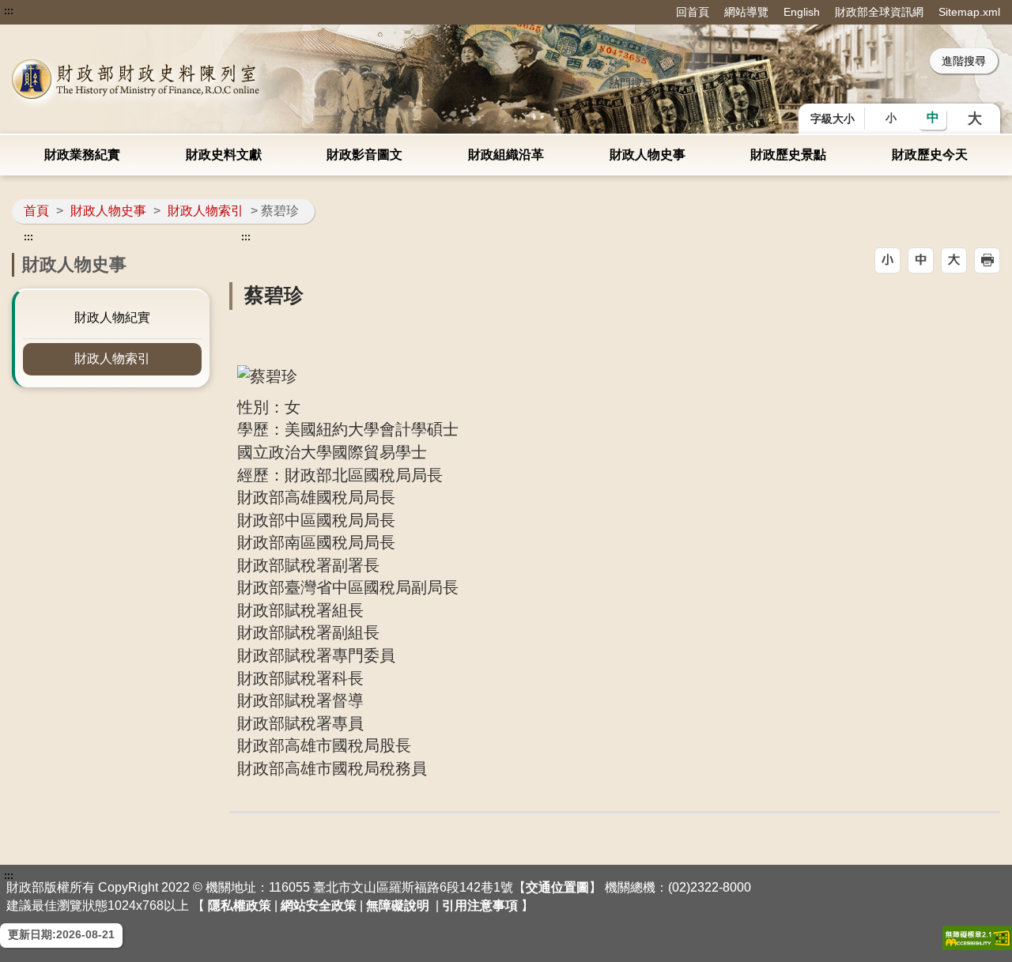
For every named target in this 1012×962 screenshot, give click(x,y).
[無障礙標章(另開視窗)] (977, 938)
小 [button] (891, 117)
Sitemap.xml (969, 12)
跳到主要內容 (41, 11)
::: (8, 11)
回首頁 (692, 12)
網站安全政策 (319, 905)
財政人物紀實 (112, 317)
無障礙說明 (397, 905)
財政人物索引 (206, 210)
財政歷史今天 (930, 154)
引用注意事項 (480, 905)
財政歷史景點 (788, 154)
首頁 (36, 210)
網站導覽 (746, 12)
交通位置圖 (557, 887)
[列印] (987, 260)
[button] (887, 260)
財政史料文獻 (224, 154)
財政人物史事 (647, 154)
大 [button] (975, 118)
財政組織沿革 (506, 154)
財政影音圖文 (364, 154)
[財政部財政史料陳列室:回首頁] (209, 79)
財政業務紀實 (82, 154)
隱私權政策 (239, 905)
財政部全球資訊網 (879, 12)
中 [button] (933, 117)
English (802, 12)
